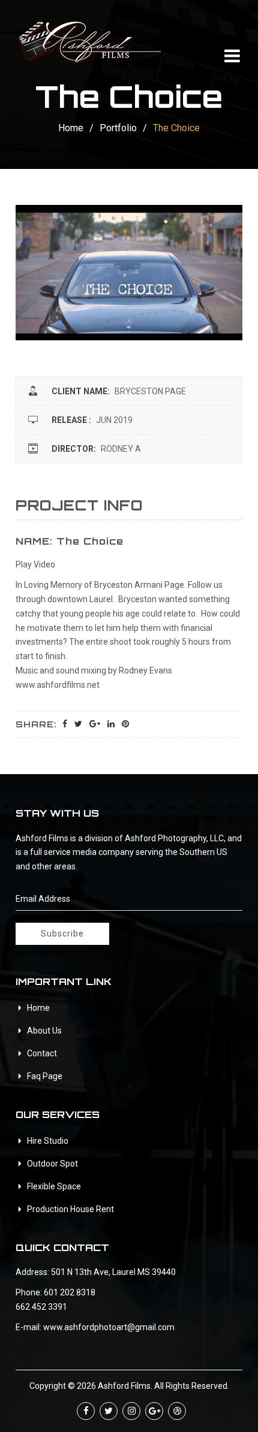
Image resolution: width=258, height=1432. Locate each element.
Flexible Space (54, 1186)
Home (70, 128)
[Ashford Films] (88, 40)
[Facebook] (86, 1411)
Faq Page (44, 1076)
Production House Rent (70, 1209)
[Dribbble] (177, 1411)
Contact (42, 1053)
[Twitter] (109, 1411)
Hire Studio (47, 1141)
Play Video (35, 564)
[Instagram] (131, 1411)
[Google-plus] (154, 1411)
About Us (44, 1030)
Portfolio (118, 128)
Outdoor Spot (52, 1163)
